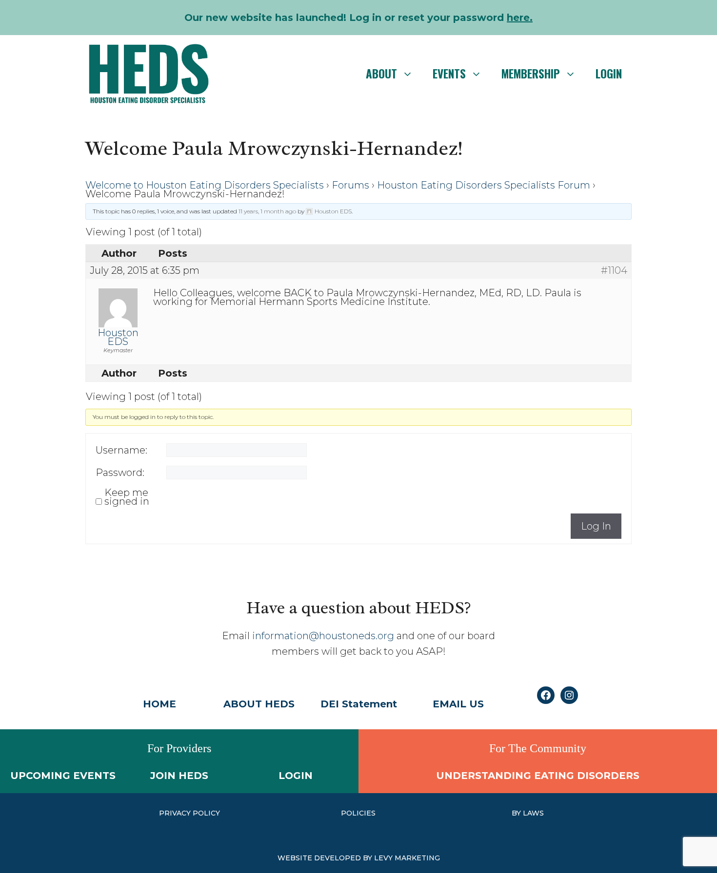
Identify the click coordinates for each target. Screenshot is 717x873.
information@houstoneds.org (323, 636)
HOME (159, 704)
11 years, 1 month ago (267, 211)
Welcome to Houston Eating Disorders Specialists (204, 185)
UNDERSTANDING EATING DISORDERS (537, 775)
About (381, 73)
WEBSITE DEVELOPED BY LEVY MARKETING (359, 858)
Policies (358, 813)
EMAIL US (458, 704)
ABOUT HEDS (259, 704)
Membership (530, 73)
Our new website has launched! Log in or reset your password (358, 17)
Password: (120, 472)
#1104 (614, 270)
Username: (121, 450)
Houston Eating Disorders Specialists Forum (483, 185)
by (517, 813)
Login (609, 73)
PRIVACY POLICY (189, 813)
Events (449, 73)
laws (533, 813)
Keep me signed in (126, 497)
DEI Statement (358, 704)
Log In (596, 526)
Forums (350, 185)
